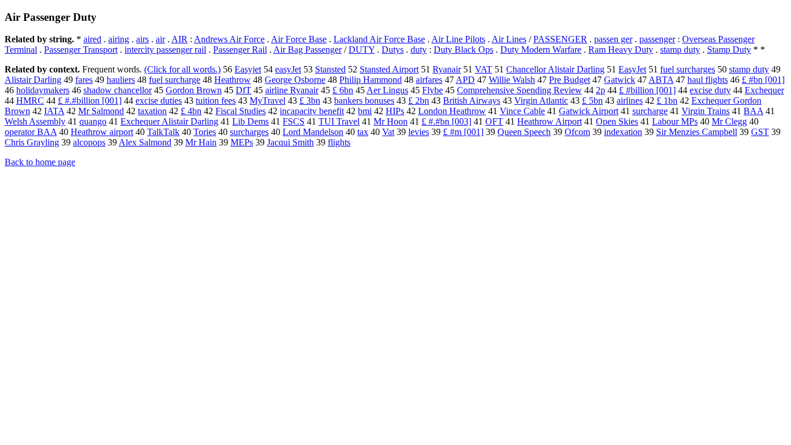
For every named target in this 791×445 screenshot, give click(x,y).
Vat (388, 132)
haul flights (707, 80)
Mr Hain (201, 142)
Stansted (330, 69)
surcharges (249, 132)
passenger (657, 39)
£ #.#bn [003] (446, 121)
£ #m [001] (463, 132)
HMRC (30, 100)
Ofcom (577, 132)
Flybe (432, 90)
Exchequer (764, 90)
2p (600, 90)
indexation (623, 132)
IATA (54, 111)
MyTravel (267, 100)
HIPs (395, 111)
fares (84, 80)
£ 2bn (418, 100)
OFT (494, 121)
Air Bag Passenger (307, 49)
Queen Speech (524, 132)
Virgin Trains (706, 111)
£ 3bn (309, 100)
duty (419, 49)
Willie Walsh (512, 80)
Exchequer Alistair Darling (169, 121)
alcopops (89, 142)
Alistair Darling (33, 80)
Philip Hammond (370, 80)
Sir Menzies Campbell (696, 132)
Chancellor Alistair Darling (555, 69)
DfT (243, 90)
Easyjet (248, 69)
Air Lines (509, 39)
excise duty (710, 90)
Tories (204, 132)
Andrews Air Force (229, 39)
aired (92, 39)
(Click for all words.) (182, 69)
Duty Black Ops (463, 49)
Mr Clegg (729, 121)
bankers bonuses (364, 100)
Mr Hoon (390, 121)
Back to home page (40, 162)
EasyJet (632, 69)
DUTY (362, 49)
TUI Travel (339, 121)
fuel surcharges (687, 69)
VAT (483, 69)
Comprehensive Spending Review (519, 90)
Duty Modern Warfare (540, 49)
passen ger (613, 39)
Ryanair (447, 69)
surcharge (650, 111)
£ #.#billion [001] (90, 100)
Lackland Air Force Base (379, 39)
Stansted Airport (389, 69)
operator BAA (31, 132)
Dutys (393, 49)
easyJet (288, 69)
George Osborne (295, 80)
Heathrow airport (102, 132)
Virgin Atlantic (541, 100)
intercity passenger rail (165, 49)
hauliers (121, 80)
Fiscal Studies (240, 111)
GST (760, 132)
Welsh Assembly (35, 121)
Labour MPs (675, 121)
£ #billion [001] (647, 90)
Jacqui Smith (290, 142)
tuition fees (216, 100)
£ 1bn (667, 100)
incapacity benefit (312, 111)
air (160, 39)
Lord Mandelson (313, 132)
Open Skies (617, 121)
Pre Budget (569, 80)
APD (465, 80)
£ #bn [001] (763, 80)
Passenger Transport (81, 49)
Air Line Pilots (458, 39)
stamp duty (680, 49)
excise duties (159, 100)
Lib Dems (250, 121)
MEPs (241, 142)
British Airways (471, 100)
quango (93, 121)
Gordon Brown (194, 90)
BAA (753, 111)
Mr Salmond (101, 111)
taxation (152, 111)
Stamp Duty (729, 49)
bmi (365, 111)
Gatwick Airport (588, 111)
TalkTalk (163, 132)
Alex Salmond (145, 142)
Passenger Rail (240, 49)
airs (142, 39)
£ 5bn (592, 100)
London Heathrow (452, 111)
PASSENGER (560, 39)
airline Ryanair (291, 90)
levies (418, 132)
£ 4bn (191, 111)
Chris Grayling (32, 142)
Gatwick (619, 80)
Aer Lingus (387, 90)
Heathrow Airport (549, 121)
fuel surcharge (174, 80)
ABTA (661, 80)
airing (118, 39)
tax (362, 132)
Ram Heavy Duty (620, 49)
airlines (630, 100)
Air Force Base (299, 39)
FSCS (294, 121)
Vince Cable (522, 111)
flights (339, 142)
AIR (179, 39)
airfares (429, 80)
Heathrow (232, 80)
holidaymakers (42, 90)
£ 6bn (342, 90)
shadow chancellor (117, 90)
